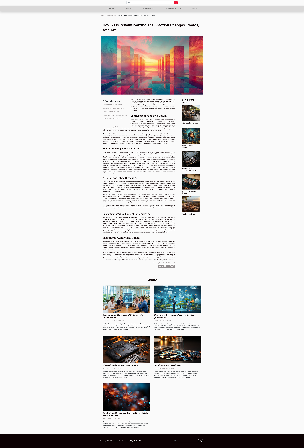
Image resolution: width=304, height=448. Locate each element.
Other (194, 8)
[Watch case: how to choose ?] (191, 181)
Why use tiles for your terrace (190, 124)
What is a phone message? (188, 146)
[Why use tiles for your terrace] (191, 113)
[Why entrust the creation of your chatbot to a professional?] (177, 299)
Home (102, 15)
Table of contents (112, 101)
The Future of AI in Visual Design (112, 118)
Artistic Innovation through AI (111, 111)
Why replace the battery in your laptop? (120, 365)
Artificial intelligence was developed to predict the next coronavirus (125, 414)
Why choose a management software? (190, 169)
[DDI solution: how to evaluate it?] (177, 349)
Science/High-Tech (173, 8)
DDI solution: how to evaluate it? (168, 365)
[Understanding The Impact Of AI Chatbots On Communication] (126, 299)
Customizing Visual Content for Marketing (115, 115)
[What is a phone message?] (191, 136)
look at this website (147, 205)
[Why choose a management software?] (191, 158)
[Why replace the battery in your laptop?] (126, 349)
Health (128, 8)
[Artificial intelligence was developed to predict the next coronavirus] (126, 397)
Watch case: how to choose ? (189, 192)
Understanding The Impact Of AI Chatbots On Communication (123, 316)
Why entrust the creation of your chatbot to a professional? (174, 316)
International (148, 8)
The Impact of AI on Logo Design (112, 104)
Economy (110, 8)
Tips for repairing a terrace (189, 215)
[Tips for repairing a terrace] (191, 204)
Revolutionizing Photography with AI (113, 108)
